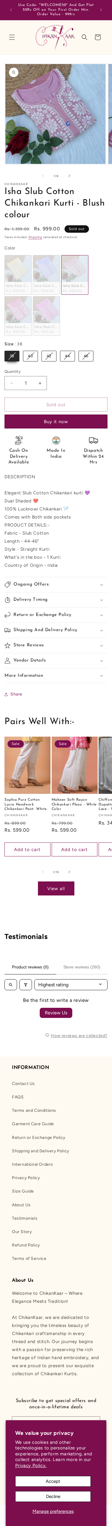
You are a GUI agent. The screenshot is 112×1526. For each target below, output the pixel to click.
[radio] (18, 275)
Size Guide (23, 1191)
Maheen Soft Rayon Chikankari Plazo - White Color (74, 804)
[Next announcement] (101, 9)
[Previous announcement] (11, 9)
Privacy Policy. (31, 1465)
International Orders (32, 1164)
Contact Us (23, 1083)
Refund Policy (26, 1245)
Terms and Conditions (34, 1110)
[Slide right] (69, 175)
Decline (53, 1496)
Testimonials (24, 1218)
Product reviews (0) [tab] (30, 967)
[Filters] (25, 984)
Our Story (22, 1231)
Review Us (56, 1013)
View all (56, 888)
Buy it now (56, 421)
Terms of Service (29, 1258)
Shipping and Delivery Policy (40, 1151)
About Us (21, 1204)
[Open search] (10, 984)
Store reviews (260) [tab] (81, 967)
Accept (53, 1481)
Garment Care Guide (33, 1123)
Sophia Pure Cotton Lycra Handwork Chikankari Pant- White (25, 804)
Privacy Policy (26, 1177)
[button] (12, 37)
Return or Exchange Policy (38, 1137)
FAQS (18, 1097)
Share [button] (16, 694)
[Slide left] (43, 175)
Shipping (35, 237)
